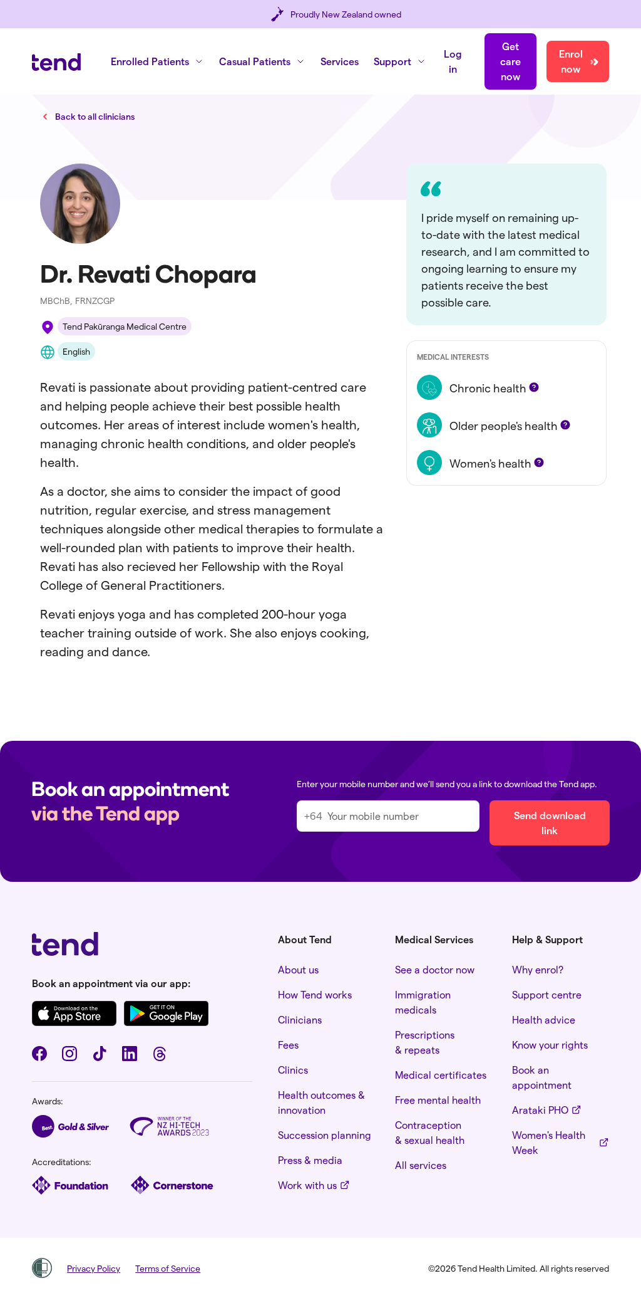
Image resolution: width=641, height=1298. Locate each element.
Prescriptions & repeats (424, 1041)
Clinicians (300, 1019)
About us (298, 969)
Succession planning (324, 1135)
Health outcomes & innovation (321, 1102)
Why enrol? (537, 969)
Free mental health (438, 1100)
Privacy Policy (93, 1268)
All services (420, 1165)
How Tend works (315, 994)
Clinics (293, 1070)
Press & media (310, 1160)
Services (339, 61)
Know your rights (550, 1044)
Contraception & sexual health (429, 1132)
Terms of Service (167, 1268)
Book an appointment (542, 1077)
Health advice (543, 1019)
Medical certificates (440, 1075)
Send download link (550, 822)
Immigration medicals (423, 1001)
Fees (288, 1044)
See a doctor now (434, 969)
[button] (157, 61)
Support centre (547, 994)
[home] (56, 62)
